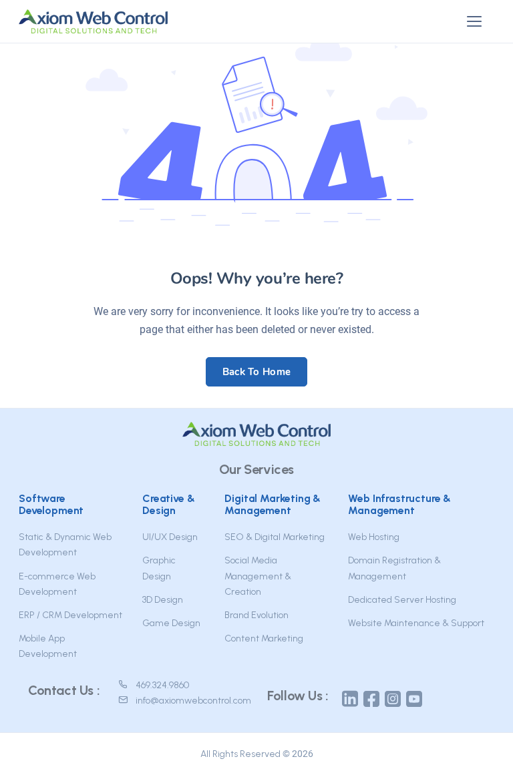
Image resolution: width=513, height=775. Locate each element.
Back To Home (256, 371)
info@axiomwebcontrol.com (193, 700)
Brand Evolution (256, 615)
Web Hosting (373, 537)
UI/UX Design (170, 537)
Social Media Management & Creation (257, 576)
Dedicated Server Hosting (402, 599)
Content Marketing (263, 638)
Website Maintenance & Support (416, 623)
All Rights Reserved (240, 754)
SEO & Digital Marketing (274, 537)
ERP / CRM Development (70, 615)
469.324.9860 (162, 685)
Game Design (171, 623)
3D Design (162, 599)
